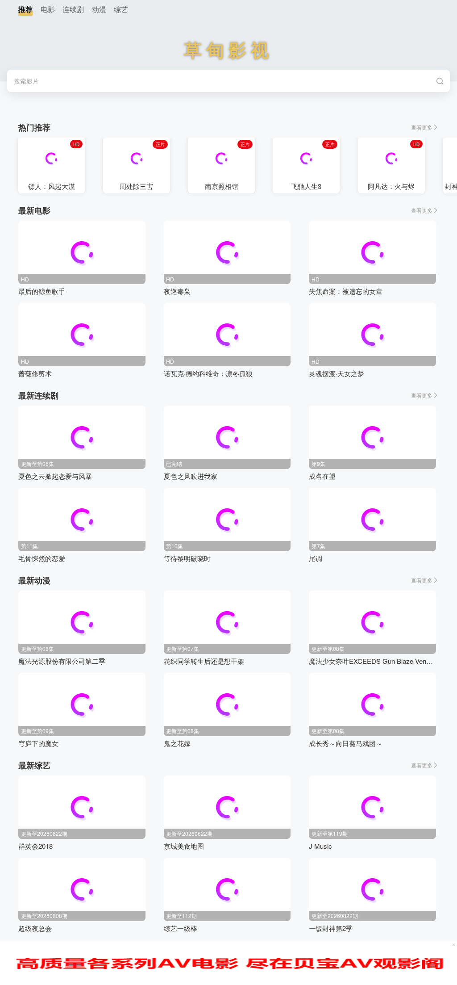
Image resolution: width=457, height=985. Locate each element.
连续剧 (73, 9)
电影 (48, 9)
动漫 (99, 9)
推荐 (25, 9)
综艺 (121, 9)
